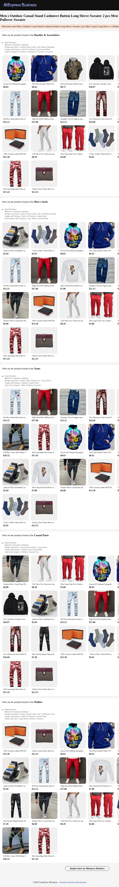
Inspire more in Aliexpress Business (87, 868)
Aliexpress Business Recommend (72, 882)
